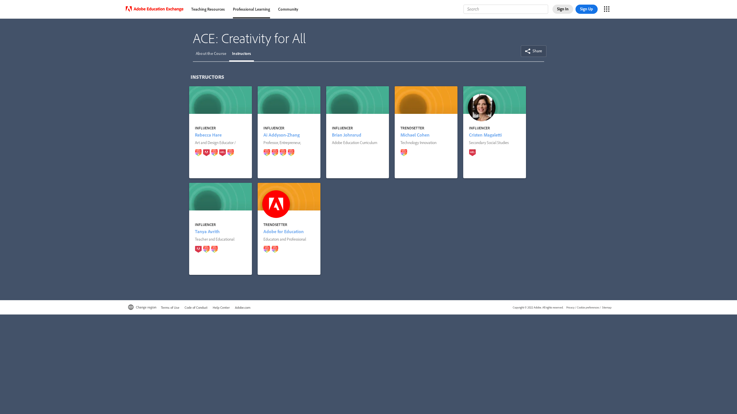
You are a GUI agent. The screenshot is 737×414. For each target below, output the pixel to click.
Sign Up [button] (586, 9)
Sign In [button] (563, 9)
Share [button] (537, 50)
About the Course (211, 53)
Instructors (241, 53)
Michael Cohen (415, 135)
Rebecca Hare (208, 135)
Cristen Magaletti (485, 135)
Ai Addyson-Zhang (281, 135)
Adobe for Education (283, 231)
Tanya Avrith (207, 231)
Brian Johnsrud (346, 135)
